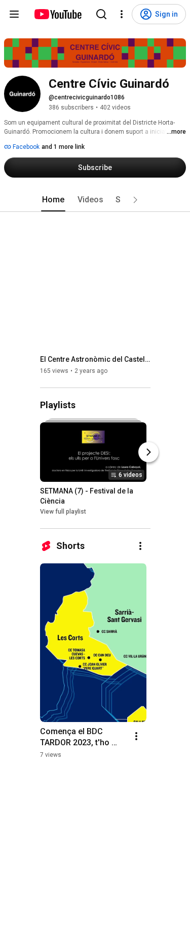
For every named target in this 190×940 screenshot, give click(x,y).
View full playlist (63, 511)
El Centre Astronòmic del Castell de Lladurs (95, 359)
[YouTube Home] (57, 14)
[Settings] (122, 14)
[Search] (101, 14)
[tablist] (95, 200)
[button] (135, 200)
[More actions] (140, 546)
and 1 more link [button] (63, 146)
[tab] (53, 200)
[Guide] (14, 14)
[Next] (148, 452)
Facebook (25, 146)
